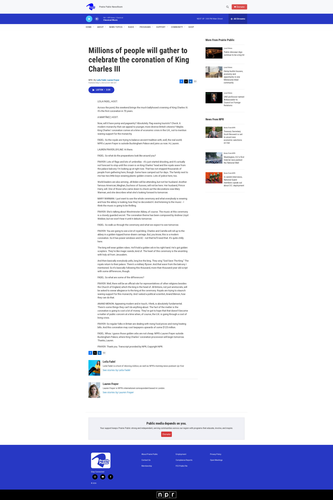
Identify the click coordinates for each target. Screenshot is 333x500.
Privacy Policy (215, 454)
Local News (228, 48)
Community (177, 27)
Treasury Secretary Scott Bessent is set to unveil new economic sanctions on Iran (233, 137)
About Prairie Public (150, 454)
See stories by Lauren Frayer (118, 392)
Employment (181, 454)
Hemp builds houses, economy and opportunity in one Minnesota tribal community (233, 77)
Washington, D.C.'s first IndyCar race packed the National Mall (234, 160)
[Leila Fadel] (94, 368)
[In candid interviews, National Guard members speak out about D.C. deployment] (214, 177)
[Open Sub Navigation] (93, 27)
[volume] (97, 19)
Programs (145, 27)
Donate (240, 6)
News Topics (116, 27)
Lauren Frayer (113, 80)
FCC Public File (181, 466)
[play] (89, 18)
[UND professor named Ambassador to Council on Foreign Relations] (214, 97)
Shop (191, 27)
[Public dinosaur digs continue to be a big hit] (214, 53)
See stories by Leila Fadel (116, 370)
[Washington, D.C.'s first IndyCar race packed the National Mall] (214, 158)
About (100, 27)
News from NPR (229, 128)
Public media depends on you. (166, 423)
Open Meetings (216, 460)
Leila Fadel (101, 80)
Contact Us (146, 460)
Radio (131, 27)
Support (160, 27)
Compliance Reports (184, 460)
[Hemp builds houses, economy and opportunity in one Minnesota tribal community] (214, 72)
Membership (147, 466)
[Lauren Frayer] (94, 390)
